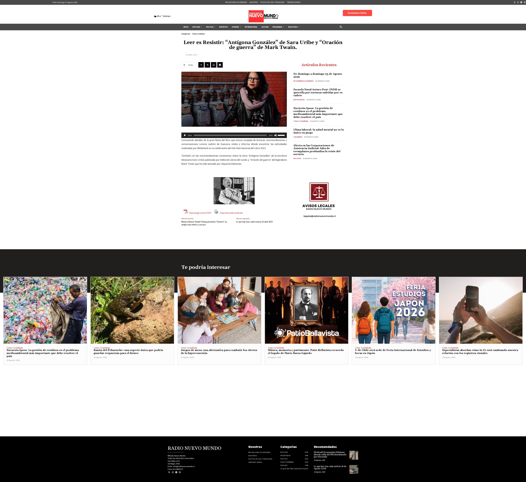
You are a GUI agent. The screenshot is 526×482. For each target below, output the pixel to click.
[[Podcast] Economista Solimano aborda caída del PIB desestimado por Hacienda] (353, 455)
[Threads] (179, 472)
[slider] (281, 135)
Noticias (297, 158)
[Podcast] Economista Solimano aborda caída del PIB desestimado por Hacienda (330, 454)
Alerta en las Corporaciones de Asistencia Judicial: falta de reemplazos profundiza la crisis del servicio (316, 150)
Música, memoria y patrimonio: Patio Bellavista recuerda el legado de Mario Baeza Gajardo (306, 352)
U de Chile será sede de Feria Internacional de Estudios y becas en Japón (393, 352)
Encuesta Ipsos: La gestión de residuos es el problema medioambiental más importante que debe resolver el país (318, 113)
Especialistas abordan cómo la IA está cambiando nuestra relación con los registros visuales (480, 352)
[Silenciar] (275, 135)
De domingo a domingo (303, 81)
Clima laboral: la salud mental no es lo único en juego (318, 131)
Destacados (299, 100)
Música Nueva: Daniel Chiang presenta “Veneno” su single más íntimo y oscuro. (204, 223)
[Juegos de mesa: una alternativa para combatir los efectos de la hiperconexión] (219, 310)
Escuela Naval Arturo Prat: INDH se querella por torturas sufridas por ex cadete (318, 92)
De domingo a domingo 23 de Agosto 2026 (317, 75)
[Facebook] (201, 65)
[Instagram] (518, 2)
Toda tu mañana (198, 34)
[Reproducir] (185, 135)
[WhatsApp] (213, 65)
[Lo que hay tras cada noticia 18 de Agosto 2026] (353, 469)
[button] (341, 27)
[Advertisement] (263, 384)
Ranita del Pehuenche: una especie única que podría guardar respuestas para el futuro (128, 352)
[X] (207, 65)
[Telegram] (521, 2)
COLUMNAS (297, 137)
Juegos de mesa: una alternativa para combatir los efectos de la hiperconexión (219, 352)
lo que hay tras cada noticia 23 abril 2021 (254, 222)
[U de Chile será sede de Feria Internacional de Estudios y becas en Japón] (393, 310)
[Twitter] (514, 2)
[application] (234, 135)
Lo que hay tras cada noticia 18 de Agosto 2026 (330, 467)
